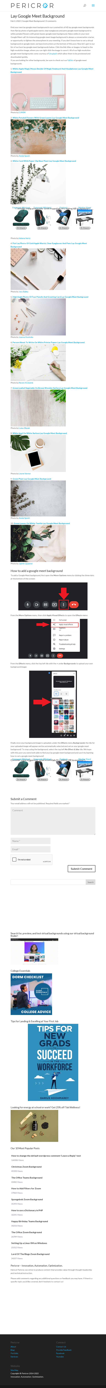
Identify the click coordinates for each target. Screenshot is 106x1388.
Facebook (60, 1353)
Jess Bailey (23, 291)
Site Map (14, 1370)
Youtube (60, 1356)
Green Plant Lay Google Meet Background (32, 479)
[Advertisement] (53, 908)
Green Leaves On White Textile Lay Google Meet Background (42, 523)
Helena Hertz (24, 238)
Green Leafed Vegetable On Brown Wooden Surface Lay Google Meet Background (50, 388)
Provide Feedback (63, 1350)
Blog (12, 1350)
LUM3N (22, 112)
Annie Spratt (24, 156)
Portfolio (14, 1353)
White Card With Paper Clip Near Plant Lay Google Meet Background (44, 161)
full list (70, 60)
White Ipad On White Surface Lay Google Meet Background (40, 433)
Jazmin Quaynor (26, 563)
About (13, 1346)
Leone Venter (25, 473)
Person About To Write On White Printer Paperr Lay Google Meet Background (49, 342)
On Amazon (21, 228)
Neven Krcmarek (26, 382)
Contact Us (61, 1346)
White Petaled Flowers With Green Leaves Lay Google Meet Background (46, 117)
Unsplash (53, 53)
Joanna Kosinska (26, 337)
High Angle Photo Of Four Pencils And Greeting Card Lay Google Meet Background (50, 297)
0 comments (51, 21)
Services (14, 1356)
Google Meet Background (33, 21)
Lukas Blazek (24, 428)
